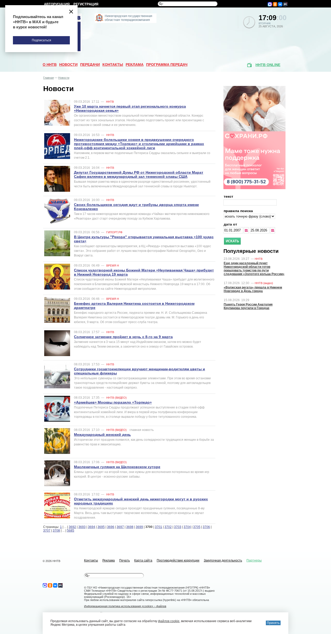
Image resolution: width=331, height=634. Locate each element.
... (246, 230)
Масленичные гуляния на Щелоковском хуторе (117, 467)
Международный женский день (102, 434)
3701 (158, 527)
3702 (168, 527)
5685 (70, 530)
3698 (129, 527)
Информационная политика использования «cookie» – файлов (125, 606)
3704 (187, 527)
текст (228, 196)
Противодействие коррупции (178, 560)
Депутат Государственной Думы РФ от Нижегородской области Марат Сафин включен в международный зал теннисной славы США (138, 174)
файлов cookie (168, 621)
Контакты (112, 64)
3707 (46, 530)
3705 (196, 527)
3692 (72, 527)
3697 (120, 527)
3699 (139, 527)
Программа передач (166, 64)
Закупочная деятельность (223, 560)
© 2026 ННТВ (51, 561)
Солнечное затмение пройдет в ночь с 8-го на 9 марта (123, 337)
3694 (91, 527)
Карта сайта (143, 560)
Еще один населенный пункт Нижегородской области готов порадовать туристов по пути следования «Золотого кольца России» (254, 268)
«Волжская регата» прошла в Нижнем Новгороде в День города (253, 289)
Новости (68, 64)
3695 (101, 527)
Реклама (135, 64)
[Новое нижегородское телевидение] (125, 22)
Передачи (90, 64)
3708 (56, 530)
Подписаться (41, 40)
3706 (206, 527)
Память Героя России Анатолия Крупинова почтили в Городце (248, 306)
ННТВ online (267, 65)
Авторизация (57, 4)
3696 (110, 527)
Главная (48, 77)
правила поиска (238, 211)
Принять (273, 623)
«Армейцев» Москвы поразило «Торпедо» (113, 402)
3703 (177, 527)
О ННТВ (50, 64)
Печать (124, 560)
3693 (82, 527)
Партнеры (254, 560)
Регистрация (85, 4)
